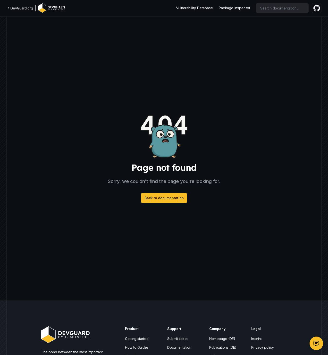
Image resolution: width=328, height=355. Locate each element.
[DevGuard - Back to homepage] (51, 8)
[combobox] (282, 8)
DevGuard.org (21, 8)
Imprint (256, 339)
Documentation (179, 347)
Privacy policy (262, 347)
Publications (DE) (222, 347)
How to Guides (137, 347)
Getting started (137, 339)
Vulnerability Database (194, 8)
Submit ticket (177, 339)
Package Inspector (234, 8)
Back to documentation (164, 198)
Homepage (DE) (222, 339)
